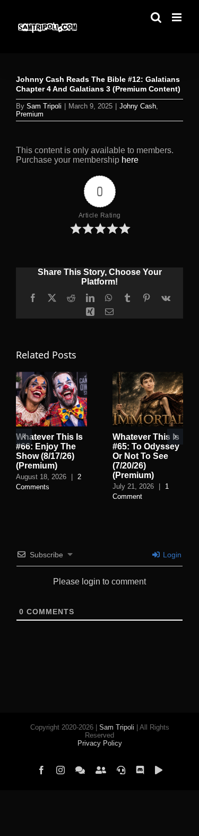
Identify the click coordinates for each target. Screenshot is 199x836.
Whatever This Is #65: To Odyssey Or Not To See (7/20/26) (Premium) (146, 456)
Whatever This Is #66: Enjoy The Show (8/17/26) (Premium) (49, 451)
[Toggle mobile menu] (177, 17)
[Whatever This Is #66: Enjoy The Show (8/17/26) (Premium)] (51, 376)
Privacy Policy (99, 743)
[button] (24, 437)
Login (171, 554)
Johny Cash (137, 106)
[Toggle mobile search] (156, 17)
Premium (30, 114)
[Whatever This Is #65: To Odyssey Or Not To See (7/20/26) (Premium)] (148, 376)
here (130, 159)
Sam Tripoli (44, 106)
